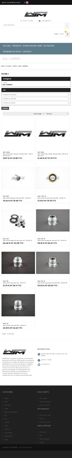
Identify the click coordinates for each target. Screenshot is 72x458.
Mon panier (16, 2)
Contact (42, 418)
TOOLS (6, 426)
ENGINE (6, 408)
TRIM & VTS (7, 429)
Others (6, 439)
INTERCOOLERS (8, 436)
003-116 (14, 282)
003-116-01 (52, 239)
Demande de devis (45, 422)
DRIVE (15, 66)
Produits (16, 45)
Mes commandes (45, 405)
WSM (2, 66)
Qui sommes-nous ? (45, 415)
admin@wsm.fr (46, 21)
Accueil (7, 45)
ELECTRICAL (7, 405)
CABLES (6, 398)
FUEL (5, 415)
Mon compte (7, 2)
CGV (41, 435)
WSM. (15, 447)
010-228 (17, 197)
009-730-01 (51, 197)
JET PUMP (6, 422)
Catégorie (7, 79)
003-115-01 (52, 282)
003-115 (14, 324)
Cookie (42, 442)
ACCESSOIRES (8, 433)
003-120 (17, 239)
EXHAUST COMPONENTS (10, 412)
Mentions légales (44, 439)
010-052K (18, 154)
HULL (5, 419)
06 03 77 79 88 (28, 21)
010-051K (53, 154)
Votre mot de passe (45, 402)
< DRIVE (4, 83)
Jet (4, 90)
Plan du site (43, 432)
